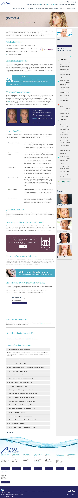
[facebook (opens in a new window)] (70, 1)
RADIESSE (28, 338)
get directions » (5, 468)
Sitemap (73, 494)
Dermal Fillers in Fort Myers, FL (24, 22)
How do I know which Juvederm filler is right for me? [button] (22, 427)
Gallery (46, 8)
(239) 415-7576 (48, 459)
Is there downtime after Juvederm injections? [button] (20, 382)
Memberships (56, 8)
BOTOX (8, 101)
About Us (18, 8)
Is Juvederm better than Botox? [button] (17, 423)
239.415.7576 (14, 461)
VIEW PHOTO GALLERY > (19, 302)
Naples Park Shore (63, 4)
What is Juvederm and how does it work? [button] (19, 349)
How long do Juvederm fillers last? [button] (18, 371)
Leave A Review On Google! (64, 46)
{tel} (27, 324)
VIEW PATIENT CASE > (39, 122)
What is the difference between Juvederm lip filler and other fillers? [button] (26, 367)
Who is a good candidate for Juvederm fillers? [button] (20, 390)
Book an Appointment (71, 8)
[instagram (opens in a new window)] (76, 1)
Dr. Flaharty (8, 225)
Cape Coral (50, 4)
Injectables (15, 22)
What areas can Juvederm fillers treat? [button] (19, 360)
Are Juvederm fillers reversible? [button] (17, 412)
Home (14, 8)
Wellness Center (31, 8)
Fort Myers (29, 4)
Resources (51, 8)
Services (10, 22)
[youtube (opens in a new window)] (74, 1)
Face (22, 8)
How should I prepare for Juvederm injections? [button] (21, 405)
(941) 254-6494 (59, 462)
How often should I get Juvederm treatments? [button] (21, 416)
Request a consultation (44, 323)
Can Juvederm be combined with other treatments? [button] (22, 401)
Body (25, 8)
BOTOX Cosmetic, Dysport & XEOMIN (15, 338)
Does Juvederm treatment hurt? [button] (17, 375)
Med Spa (37, 8)
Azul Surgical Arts (72, 4)
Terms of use (68, 494)
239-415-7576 (64, 2)
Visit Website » (36, 461)
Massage (42, 8)
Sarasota (56, 4)
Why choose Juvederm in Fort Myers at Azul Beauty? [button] (22, 419)
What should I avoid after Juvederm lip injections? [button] (22, 408)
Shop (61, 8)
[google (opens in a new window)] (72, 1)
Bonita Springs (36, 4)
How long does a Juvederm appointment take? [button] (21, 378)
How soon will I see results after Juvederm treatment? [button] (23, 393)
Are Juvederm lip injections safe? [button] (17, 363)
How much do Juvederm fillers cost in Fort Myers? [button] (22, 397)
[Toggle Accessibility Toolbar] (2, 490)
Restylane (34, 338)
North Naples (44, 4)
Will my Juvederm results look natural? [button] (19, 386)
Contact (64, 8)
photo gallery (34, 118)
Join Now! (22, 246)
